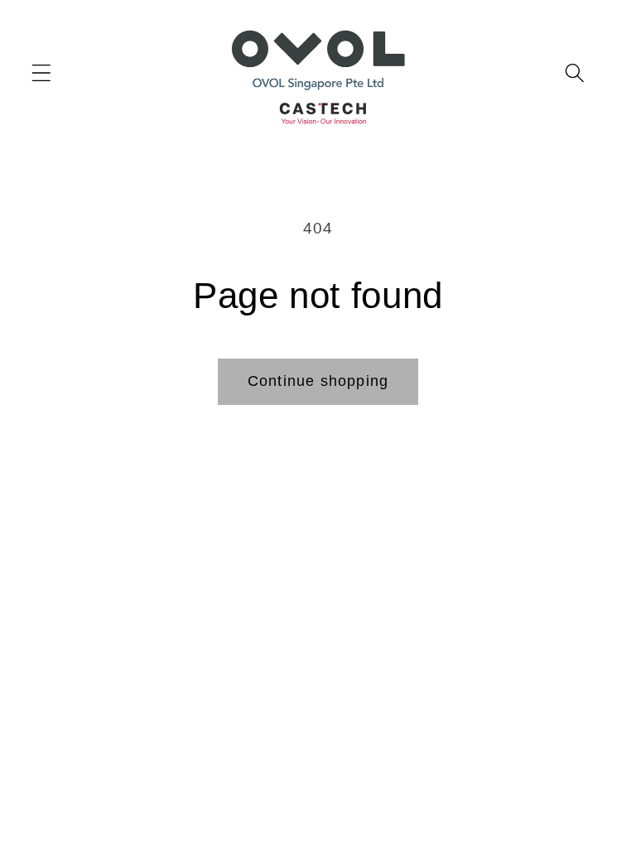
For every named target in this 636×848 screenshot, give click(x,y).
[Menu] (42, 72)
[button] (574, 72)
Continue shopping (318, 381)
